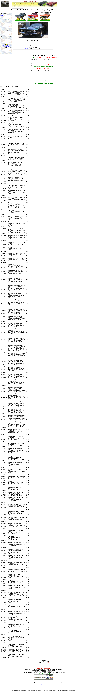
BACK (1, 15)
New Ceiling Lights (6, 46)
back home (43, 686)
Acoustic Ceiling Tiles (6, 45)
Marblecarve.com (6, 51)
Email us (26, 48)
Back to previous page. (43, 684)
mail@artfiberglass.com (7, 26)
